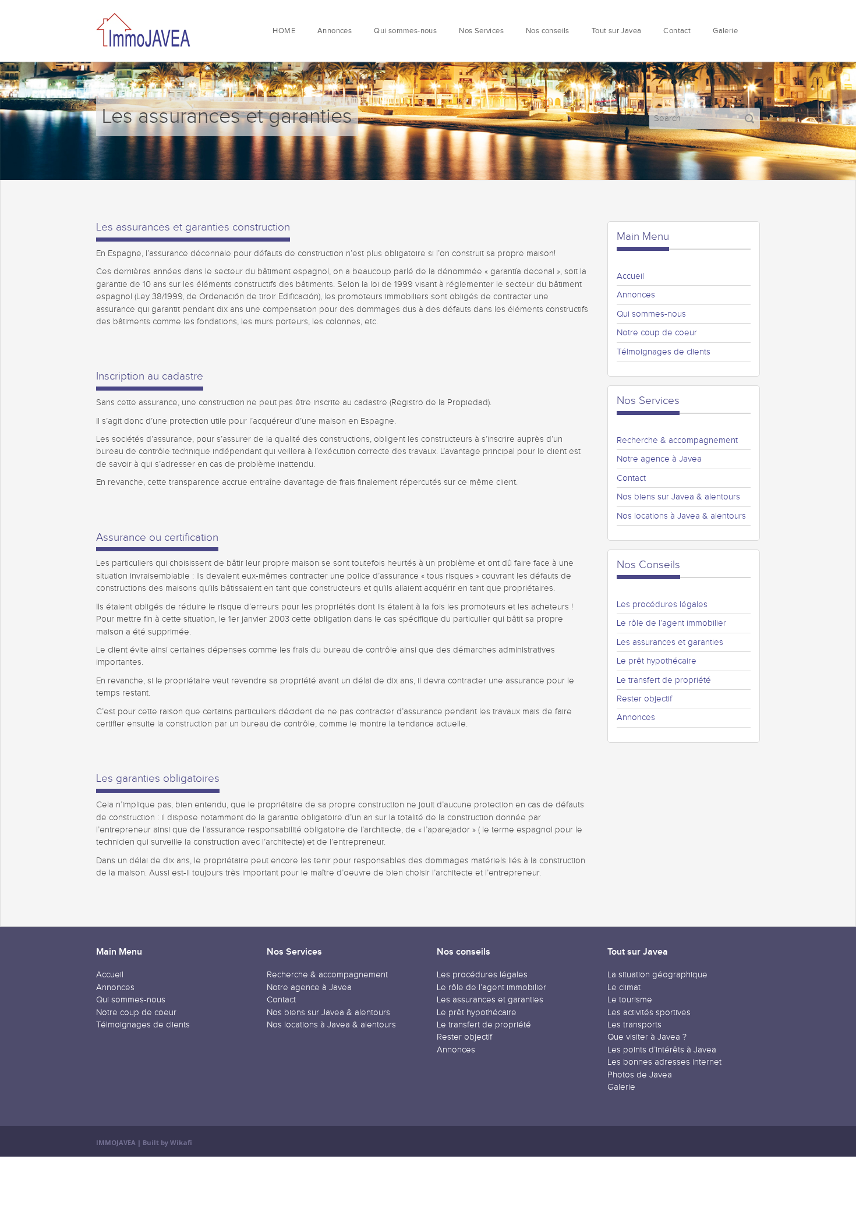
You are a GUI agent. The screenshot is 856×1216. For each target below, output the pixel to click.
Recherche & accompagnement (677, 440)
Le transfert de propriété (664, 680)
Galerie (725, 31)
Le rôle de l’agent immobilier (671, 623)
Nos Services (481, 31)
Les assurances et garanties (670, 642)
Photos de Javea (639, 1075)
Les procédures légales (662, 604)
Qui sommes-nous (405, 31)
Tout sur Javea (617, 31)
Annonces (334, 31)
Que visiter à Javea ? (647, 1037)
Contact (677, 31)
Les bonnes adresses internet (664, 1062)
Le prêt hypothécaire (656, 661)
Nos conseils (548, 31)
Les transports (634, 1025)
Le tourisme (629, 1000)
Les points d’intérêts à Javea (661, 1050)
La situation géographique (657, 975)
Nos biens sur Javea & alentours (678, 497)
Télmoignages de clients (663, 352)
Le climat (624, 987)
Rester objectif (644, 699)
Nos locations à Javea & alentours (681, 516)
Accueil (630, 276)
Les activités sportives (649, 1013)
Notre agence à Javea (659, 459)
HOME (284, 31)
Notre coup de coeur (657, 333)
